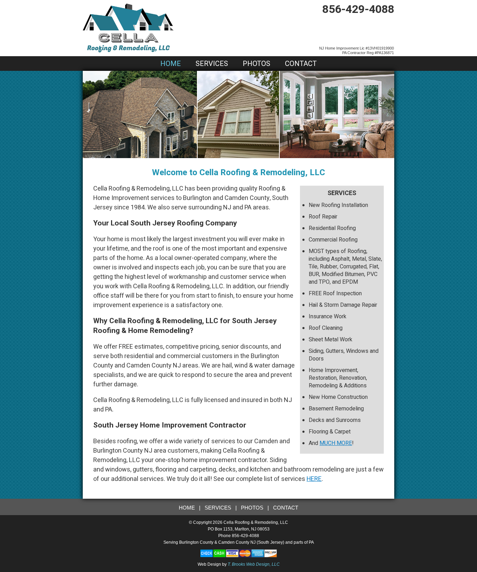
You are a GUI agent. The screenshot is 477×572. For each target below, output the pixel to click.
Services (212, 64)
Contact (301, 64)
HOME (187, 508)
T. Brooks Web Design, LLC (254, 564)
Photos (256, 64)
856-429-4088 (358, 9)
